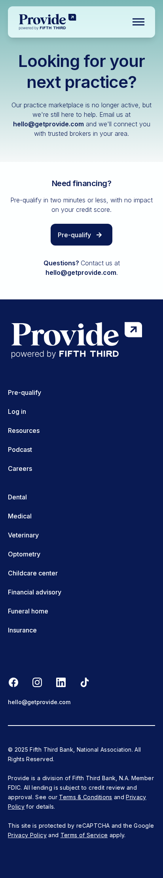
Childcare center (33, 573)
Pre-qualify (24, 392)
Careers (20, 468)
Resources (24, 430)
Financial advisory (34, 592)
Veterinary (23, 535)
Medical (20, 516)
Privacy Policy (27, 835)
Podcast (20, 449)
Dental (17, 497)
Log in (17, 411)
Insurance (22, 630)
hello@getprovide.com (48, 124)
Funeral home (28, 611)
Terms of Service (84, 835)
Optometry (24, 554)
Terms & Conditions (85, 797)
